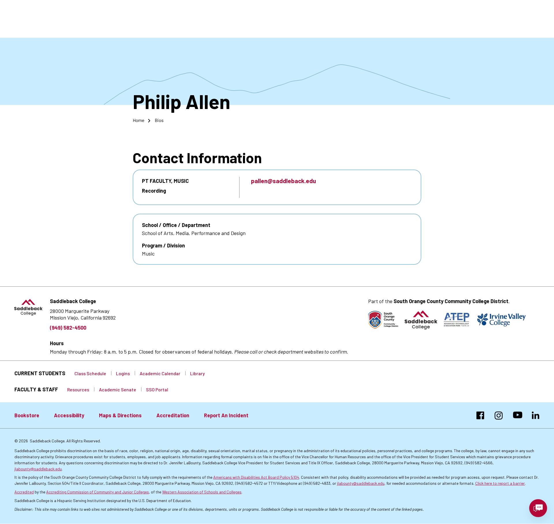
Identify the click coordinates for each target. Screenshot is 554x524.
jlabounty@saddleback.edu (38, 468)
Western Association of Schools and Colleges (202, 491)
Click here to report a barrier (500, 483)
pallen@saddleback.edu (283, 180)
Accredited (24, 491)
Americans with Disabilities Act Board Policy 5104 (256, 477)
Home (138, 120)
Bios (159, 120)
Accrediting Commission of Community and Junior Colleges (97, 491)
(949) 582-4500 (68, 327)
